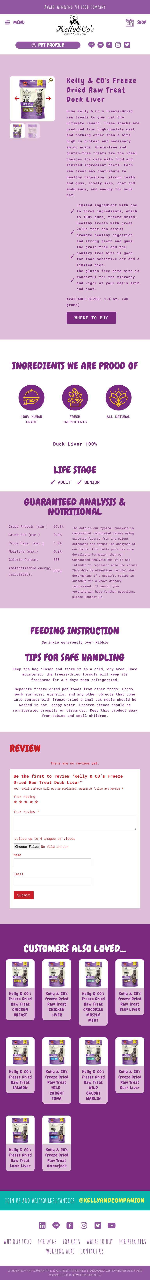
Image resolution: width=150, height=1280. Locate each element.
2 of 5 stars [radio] (20, 801)
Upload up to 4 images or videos (45, 838)
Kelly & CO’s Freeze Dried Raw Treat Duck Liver (130, 1079)
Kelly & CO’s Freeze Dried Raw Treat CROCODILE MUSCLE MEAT (93, 1007)
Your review (26, 812)
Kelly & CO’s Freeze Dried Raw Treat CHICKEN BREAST (20, 1004)
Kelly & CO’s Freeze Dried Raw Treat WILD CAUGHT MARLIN (93, 1085)
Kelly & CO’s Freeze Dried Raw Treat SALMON (20, 1079)
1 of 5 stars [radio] (15, 801)
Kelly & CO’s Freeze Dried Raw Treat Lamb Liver (20, 1157)
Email (18, 874)
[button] (17, 98)
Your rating (24, 796)
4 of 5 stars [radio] (31, 801)
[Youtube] (111, 1225)
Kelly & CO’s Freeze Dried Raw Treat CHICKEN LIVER (57, 1004)
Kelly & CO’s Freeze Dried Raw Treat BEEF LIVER (130, 1001)
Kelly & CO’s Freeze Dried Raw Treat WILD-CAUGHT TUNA (57, 1085)
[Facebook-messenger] (100, 45)
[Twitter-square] (127, 45)
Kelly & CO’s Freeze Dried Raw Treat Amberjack (57, 1157)
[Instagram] (118, 45)
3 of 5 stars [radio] (26, 801)
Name (17, 855)
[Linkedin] (42, 1225)
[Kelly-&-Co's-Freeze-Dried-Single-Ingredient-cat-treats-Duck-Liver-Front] (32, 98)
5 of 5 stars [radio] (36, 801)
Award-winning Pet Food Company (75, 7)
